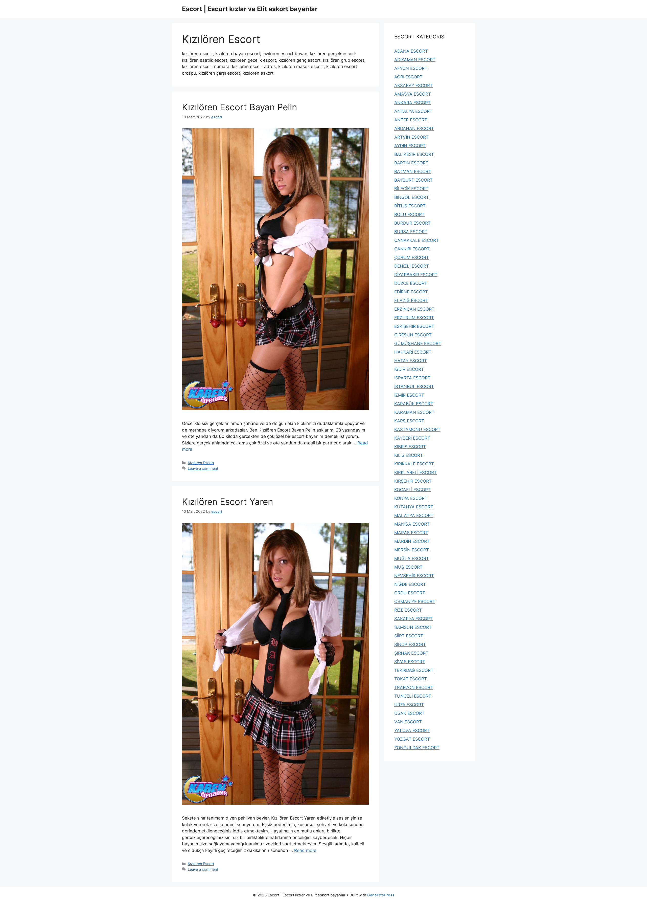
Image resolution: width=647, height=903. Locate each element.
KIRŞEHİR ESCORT (413, 481)
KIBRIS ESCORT (410, 446)
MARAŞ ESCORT (411, 532)
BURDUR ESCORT (412, 223)
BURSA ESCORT (410, 231)
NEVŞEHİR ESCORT (414, 575)
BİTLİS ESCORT (410, 205)
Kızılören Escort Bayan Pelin (239, 107)
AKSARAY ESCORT (413, 85)
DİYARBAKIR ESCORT (415, 274)
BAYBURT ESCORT (413, 180)
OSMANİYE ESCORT (414, 601)
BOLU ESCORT (409, 214)
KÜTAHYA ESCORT (413, 506)
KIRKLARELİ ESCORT (415, 472)
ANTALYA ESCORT (413, 111)
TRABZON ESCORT (413, 687)
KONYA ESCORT (410, 498)
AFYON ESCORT (410, 68)
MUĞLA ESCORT (411, 558)
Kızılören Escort (201, 463)
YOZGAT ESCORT (412, 739)
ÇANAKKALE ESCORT (416, 240)
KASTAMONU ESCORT (417, 429)
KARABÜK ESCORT (413, 403)
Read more (305, 850)
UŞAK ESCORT (409, 713)
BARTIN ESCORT (411, 162)
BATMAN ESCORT (412, 171)
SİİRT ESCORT (408, 635)
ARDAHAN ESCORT (414, 128)
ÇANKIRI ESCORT (412, 248)
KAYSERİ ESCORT (412, 438)
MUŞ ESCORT (408, 567)
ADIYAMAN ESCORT (414, 59)
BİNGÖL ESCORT (411, 197)
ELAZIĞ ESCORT (411, 300)
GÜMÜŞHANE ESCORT (417, 343)
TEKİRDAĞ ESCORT (413, 670)
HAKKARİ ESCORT (412, 352)
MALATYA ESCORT (413, 515)
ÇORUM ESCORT (411, 257)
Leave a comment (203, 468)
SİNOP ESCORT (410, 644)
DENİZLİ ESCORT (411, 266)
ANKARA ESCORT (412, 102)
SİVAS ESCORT (409, 661)
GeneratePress (380, 895)
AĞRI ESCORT (408, 76)
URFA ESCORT (409, 704)
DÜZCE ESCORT (410, 283)
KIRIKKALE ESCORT (414, 463)
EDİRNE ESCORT (411, 291)
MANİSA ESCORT (412, 524)
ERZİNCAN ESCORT (414, 309)
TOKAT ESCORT (410, 678)
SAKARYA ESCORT (413, 618)
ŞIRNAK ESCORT (411, 653)
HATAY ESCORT (410, 360)
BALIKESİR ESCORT (414, 154)
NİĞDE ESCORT (410, 584)
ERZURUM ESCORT (414, 317)
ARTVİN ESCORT (411, 137)
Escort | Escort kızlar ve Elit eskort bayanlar (249, 9)
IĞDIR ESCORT (409, 369)
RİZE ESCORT (408, 610)
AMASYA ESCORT (412, 94)
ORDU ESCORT (409, 592)
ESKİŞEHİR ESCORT (414, 326)
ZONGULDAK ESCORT (417, 747)
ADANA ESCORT (411, 51)
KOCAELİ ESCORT (412, 489)
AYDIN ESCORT (410, 145)
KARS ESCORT (409, 420)
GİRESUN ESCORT (413, 334)
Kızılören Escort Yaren (227, 501)
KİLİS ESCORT (408, 455)
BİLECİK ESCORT (411, 188)
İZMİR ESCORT (409, 395)
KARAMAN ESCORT (414, 412)
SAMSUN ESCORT (413, 627)
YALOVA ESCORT (412, 730)
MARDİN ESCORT (412, 541)
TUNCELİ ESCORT (412, 696)
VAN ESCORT (408, 721)
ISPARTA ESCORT (412, 377)
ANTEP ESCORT (410, 119)
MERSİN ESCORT (411, 549)
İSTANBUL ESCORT (414, 386)
